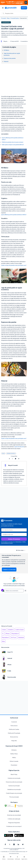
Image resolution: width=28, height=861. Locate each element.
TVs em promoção (14, 797)
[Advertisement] (14, 609)
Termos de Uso (14, 737)
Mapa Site (14, 740)
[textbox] (14, 591)
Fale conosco (14, 725)
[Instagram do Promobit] (14, 844)
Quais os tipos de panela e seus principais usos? (13, 265)
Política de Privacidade (14, 733)
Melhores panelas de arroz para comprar (12, 142)
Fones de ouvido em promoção (14, 782)
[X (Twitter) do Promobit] (9, 844)
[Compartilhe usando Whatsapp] (15, 458)
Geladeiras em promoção (14, 789)
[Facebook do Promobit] (5, 844)
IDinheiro (14, 750)
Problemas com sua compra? (14, 826)
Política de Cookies (14, 729)
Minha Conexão (14, 761)
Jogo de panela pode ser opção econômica (12, 54)
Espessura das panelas (10, 58)
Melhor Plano (14, 753)
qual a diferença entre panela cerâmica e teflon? (13, 214)
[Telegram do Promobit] (23, 844)
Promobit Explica (15, 18)
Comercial (14, 722)
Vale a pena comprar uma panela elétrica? (13, 144)
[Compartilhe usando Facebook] (9, 458)
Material (6, 61)
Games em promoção (14, 785)
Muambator (14, 765)
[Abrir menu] (3, 8)
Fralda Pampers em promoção (14, 793)
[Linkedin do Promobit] (18, 844)
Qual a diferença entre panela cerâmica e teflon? (13, 138)
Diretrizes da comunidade (14, 815)
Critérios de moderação (14, 819)
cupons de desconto (19, 446)
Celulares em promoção (14, 778)
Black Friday (14, 774)
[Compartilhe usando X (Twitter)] (12, 458)
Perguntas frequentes (14, 822)
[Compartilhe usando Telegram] (18, 458)
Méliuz (14, 757)
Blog (8, 18)
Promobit (3, 18)
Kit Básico (6, 50)
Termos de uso (18, 541)
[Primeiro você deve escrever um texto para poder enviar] (25, 590)
